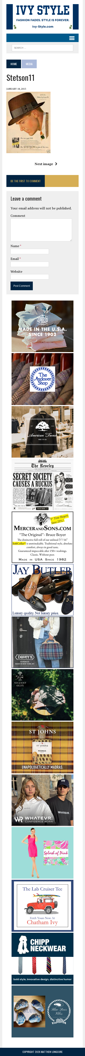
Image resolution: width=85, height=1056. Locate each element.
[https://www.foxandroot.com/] (42, 717)
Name (15, 246)
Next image (44, 164)
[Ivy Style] (42, 16)
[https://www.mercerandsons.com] (42, 560)
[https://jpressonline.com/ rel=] (42, 349)
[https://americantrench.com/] (42, 454)
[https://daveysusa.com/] (42, 665)
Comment (18, 215)
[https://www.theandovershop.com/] (42, 402)
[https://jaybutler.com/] (42, 613)
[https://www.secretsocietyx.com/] (42, 507)
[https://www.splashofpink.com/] (42, 876)
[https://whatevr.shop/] (42, 823)
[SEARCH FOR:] (42, 47)
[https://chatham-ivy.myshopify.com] (42, 929)
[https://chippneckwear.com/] (42, 982)
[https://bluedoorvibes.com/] (42, 1034)
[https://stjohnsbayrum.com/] (42, 770)
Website (16, 271)
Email (15, 258)
